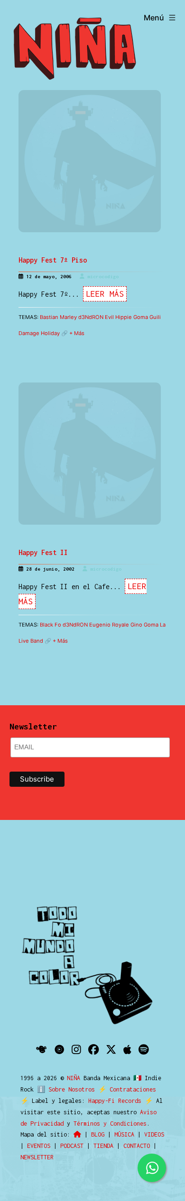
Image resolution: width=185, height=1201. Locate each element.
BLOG (97, 1134)
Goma (140, 317)
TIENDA (103, 1145)
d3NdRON (90, 317)
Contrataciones (133, 1089)
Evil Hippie (118, 317)
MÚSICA (124, 1134)
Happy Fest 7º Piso (52, 260)
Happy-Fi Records (114, 1100)
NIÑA (75, 1078)
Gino (136, 624)
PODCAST (71, 1145)
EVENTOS (38, 1145)
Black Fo (50, 624)
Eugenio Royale (109, 624)
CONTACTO (136, 1145)
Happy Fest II (43, 552)
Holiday (50, 333)
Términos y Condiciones (110, 1123)
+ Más (76, 333)
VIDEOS (154, 1134)
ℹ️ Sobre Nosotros (66, 1089)
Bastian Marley (58, 317)
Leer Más (105, 294)
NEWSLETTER (37, 1157)
